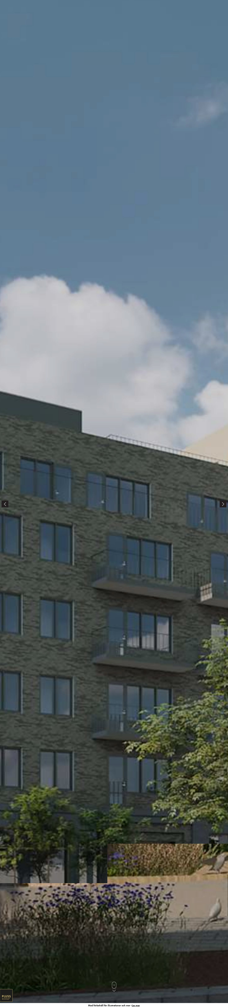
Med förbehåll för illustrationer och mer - (114, 1005)
